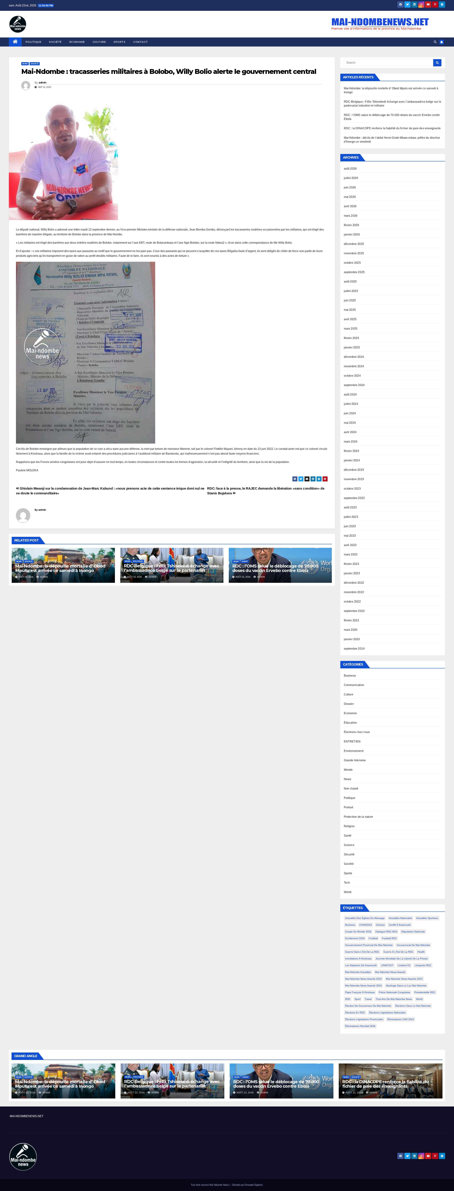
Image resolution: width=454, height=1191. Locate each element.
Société (55, 42)
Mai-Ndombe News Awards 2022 (363, 978)
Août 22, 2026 (27, 1092)
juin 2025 (350, 300)
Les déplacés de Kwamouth (361, 965)
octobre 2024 (352, 375)
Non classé (351, 788)
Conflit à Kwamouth (400, 924)
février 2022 (351, 620)
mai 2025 (350, 309)
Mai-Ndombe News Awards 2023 (404, 978)
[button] (435, 42)
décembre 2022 (354, 582)
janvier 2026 (352, 234)
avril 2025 (350, 319)
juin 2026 (350, 187)
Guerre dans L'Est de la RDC (362, 951)
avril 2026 (350, 206)
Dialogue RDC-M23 (386, 931)
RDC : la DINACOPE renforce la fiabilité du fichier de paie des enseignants (392, 128)
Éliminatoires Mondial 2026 (360, 1026)
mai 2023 (350, 535)
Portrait (348, 807)
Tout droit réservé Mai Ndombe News (210, 1185)
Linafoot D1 (404, 965)
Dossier (349, 703)
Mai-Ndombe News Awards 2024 (363, 985)
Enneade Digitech (254, 1185)
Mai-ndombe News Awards (390, 972)
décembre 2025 (354, 243)
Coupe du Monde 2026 (358, 931)
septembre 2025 (354, 272)
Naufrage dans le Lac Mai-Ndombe (406, 985)
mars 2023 (351, 554)
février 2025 (351, 338)
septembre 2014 (354, 648)
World (347, 892)
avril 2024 (350, 432)
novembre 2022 (354, 592)
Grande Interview (355, 760)
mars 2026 (351, 215)
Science (349, 845)
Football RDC (389, 938)
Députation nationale (413, 931)
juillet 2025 (351, 290)
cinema (380, 924)
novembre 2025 (354, 253)
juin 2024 (350, 413)
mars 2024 (351, 441)
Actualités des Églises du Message (365, 918)
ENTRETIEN (352, 741)
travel (368, 999)
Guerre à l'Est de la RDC (398, 951)
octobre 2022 (352, 601)
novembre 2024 (354, 366)
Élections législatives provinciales (364, 1019)
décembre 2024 (354, 356)
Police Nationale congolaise (394, 992)
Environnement (354, 750)
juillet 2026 (351, 178)
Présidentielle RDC (424, 992)
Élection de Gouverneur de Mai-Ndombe (368, 1005)
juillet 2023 (351, 516)
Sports (119, 42)
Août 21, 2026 (354, 1092)
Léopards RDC (423, 965)
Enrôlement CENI (355, 938)
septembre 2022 (354, 610)
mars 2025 (351, 328)
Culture (99, 42)
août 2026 (350, 168)
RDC (347, 999)
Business (350, 675)
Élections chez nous (357, 732)
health (421, 951)
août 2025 (350, 281)
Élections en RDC (355, 1012)
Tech (347, 882)
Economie (77, 42)
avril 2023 (350, 545)
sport (358, 999)
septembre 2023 (354, 498)
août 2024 (350, 394)
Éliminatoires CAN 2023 (400, 1019)
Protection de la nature (358, 816)
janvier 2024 (352, 460)
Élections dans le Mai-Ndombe (413, 1005)
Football (373, 938)
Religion (349, 826)
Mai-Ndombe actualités (358, 972)
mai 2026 (350, 196)
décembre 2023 (354, 469)
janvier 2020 (352, 639)
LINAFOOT (387, 965)
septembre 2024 (354, 385)
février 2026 (351, 225)
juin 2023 (350, 526)
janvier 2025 (352, 347)
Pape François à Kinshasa (360, 992)
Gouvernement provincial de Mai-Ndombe (369, 945)
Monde (348, 769)
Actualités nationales (400, 918)
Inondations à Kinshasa (358, 958)
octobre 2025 (352, 262)
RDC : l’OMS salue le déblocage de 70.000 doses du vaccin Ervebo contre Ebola (275, 568)
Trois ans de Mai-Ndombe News (394, 999)
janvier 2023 (352, 573)
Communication (354, 685)
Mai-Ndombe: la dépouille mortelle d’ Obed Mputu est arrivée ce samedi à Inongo (60, 568)
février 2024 (351, 450)
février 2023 (351, 563)
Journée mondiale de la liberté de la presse (402, 958)
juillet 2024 (351, 403)
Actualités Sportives (427, 918)
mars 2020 (351, 629)
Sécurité (349, 854)
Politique (33, 42)
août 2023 (350, 507)
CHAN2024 (365, 924)
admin (42, 82)
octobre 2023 (352, 488)
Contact (140, 42)
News (25, 64)
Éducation (350, 722)
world (419, 999)
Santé (245, 561)
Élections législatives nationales (387, 1012)
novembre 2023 (354, 479)
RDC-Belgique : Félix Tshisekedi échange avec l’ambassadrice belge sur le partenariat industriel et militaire (171, 570)
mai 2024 (350, 422)
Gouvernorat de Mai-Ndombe (413, 945)
